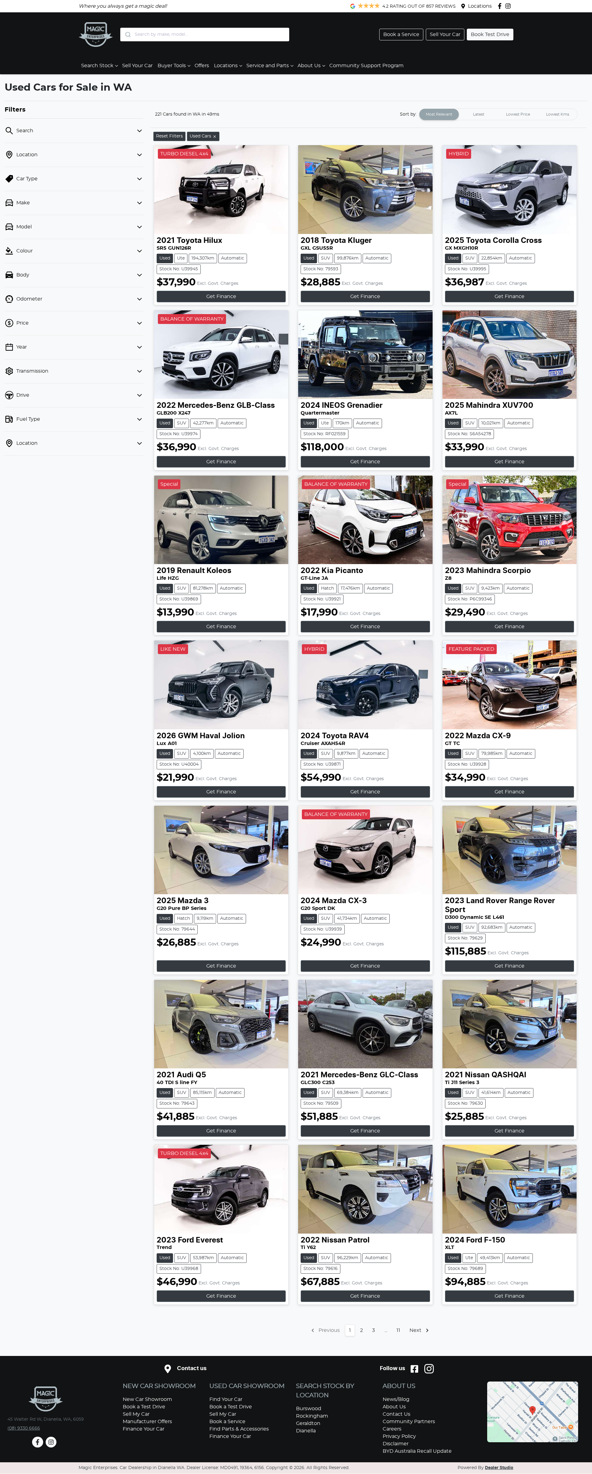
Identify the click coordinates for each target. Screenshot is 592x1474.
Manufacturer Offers (147, 1421)
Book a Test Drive (144, 1406)
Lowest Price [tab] (518, 114)
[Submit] (127, 34)
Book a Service (227, 1421)
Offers (202, 65)
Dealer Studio (499, 1468)
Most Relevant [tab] (439, 114)
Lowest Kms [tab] (557, 114)
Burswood (308, 1408)
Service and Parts (267, 65)
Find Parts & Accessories (239, 1429)
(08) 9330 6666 (23, 1428)
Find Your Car (225, 1399)
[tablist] (498, 114)
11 (398, 1330)
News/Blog (396, 1399)
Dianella (306, 1430)
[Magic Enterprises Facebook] (501, 6)
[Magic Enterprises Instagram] (509, 6)
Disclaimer (396, 1443)
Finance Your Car (143, 1429)
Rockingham (312, 1416)
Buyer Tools (172, 65)
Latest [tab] (478, 114)
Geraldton (308, 1423)
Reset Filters (169, 136)
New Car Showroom (147, 1399)
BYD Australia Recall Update (417, 1451)
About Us (309, 65)
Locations (480, 6)
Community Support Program (366, 65)
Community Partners (409, 1421)
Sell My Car (136, 1414)
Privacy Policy (399, 1436)
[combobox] (204, 34)
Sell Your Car (137, 65)
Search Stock (97, 65)
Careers (392, 1429)
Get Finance (221, 296)
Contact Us (396, 1414)
